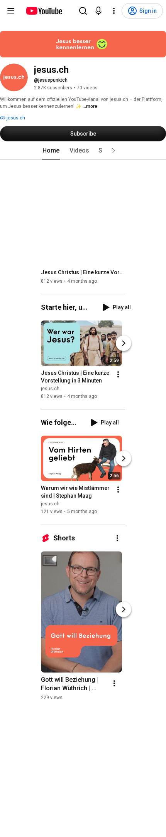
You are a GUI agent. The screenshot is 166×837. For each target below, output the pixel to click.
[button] (113, 150)
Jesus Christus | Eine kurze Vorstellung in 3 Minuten (83, 272)
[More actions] (118, 374)
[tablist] (83, 150)
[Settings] (114, 10)
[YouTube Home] (44, 11)
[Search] (83, 10)
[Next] (123, 343)
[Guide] (10, 10)
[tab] (51, 150)
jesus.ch (15, 118)
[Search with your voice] (98, 10)
